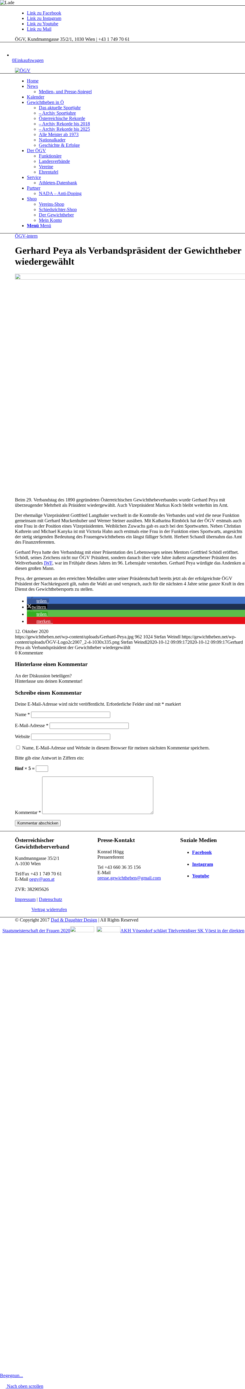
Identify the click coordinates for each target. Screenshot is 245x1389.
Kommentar (28, 812)
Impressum (25, 899)
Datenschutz (50, 899)
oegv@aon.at (41, 879)
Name (22, 714)
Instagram (202, 864)
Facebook (202, 852)
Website (22, 736)
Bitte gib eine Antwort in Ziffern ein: (49, 757)
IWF (48, 562)
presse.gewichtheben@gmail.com (129, 877)
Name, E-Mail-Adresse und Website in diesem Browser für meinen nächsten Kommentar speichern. (116, 747)
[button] (38, 601)
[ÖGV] (22, 70)
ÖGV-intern (26, 235)
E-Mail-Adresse (31, 725)
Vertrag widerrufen (49, 909)
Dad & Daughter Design (74, 919)
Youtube (200, 875)
